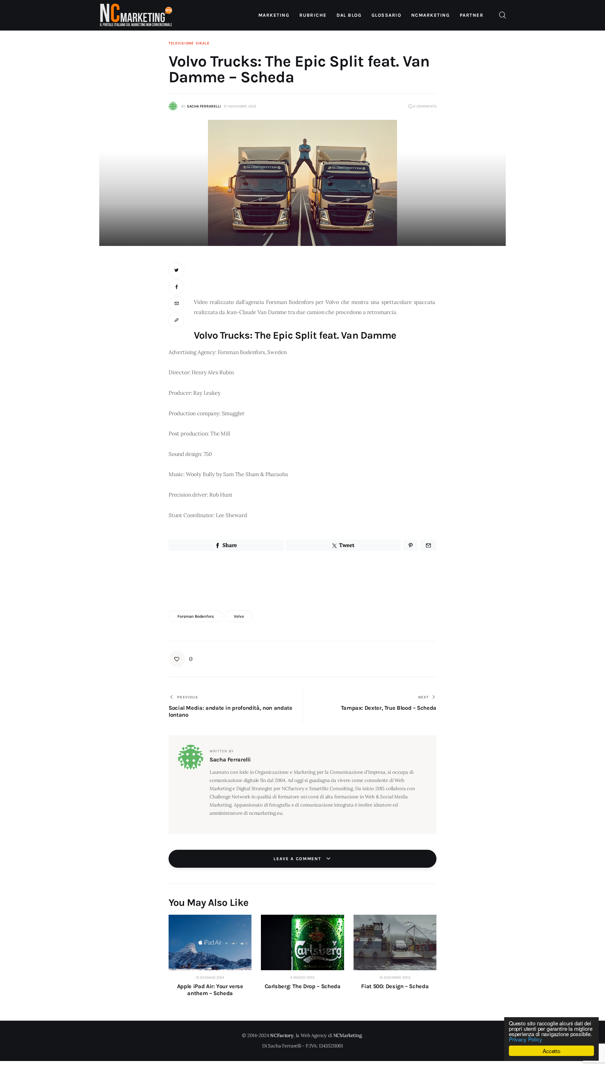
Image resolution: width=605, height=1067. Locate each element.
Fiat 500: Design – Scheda (395, 986)
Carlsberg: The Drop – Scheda (303, 986)
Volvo (239, 616)
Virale (202, 43)
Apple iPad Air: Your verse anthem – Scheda (210, 990)
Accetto (551, 1051)
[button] (176, 320)
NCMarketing (347, 1035)
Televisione (181, 43)
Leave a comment (298, 858)
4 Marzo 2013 (302, 977)
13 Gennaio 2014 (210, 977)
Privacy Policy (525, 1039)
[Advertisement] (315, 276)
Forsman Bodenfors (195, 616)
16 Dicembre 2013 (394, 977)
